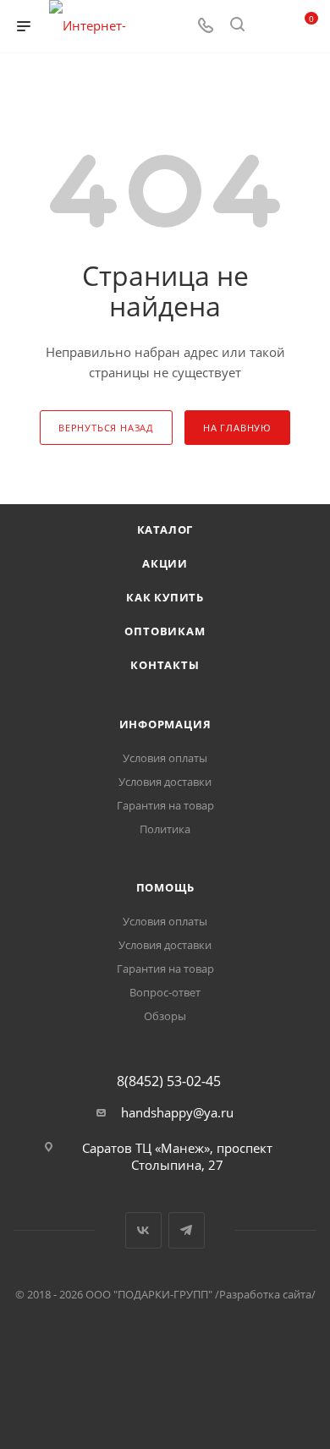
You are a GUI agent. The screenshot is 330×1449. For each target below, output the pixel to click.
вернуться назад (106, 427)
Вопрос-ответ (165, 992)
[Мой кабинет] (269, 26)
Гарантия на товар (165, 805)
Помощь (165, 887)
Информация (165, 724)
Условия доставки (165, 781)
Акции (165, 563)
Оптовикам (164, 631)
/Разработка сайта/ (265, 1294)
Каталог (165, 529)
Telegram (186, 1230)
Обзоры (165, 1016)
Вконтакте (143, 1230)
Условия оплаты (165, 758)
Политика (165, 829)
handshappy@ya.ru (177, 1112)
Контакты (164, 664)
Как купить (165, 597)
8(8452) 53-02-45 (169, 1081)
